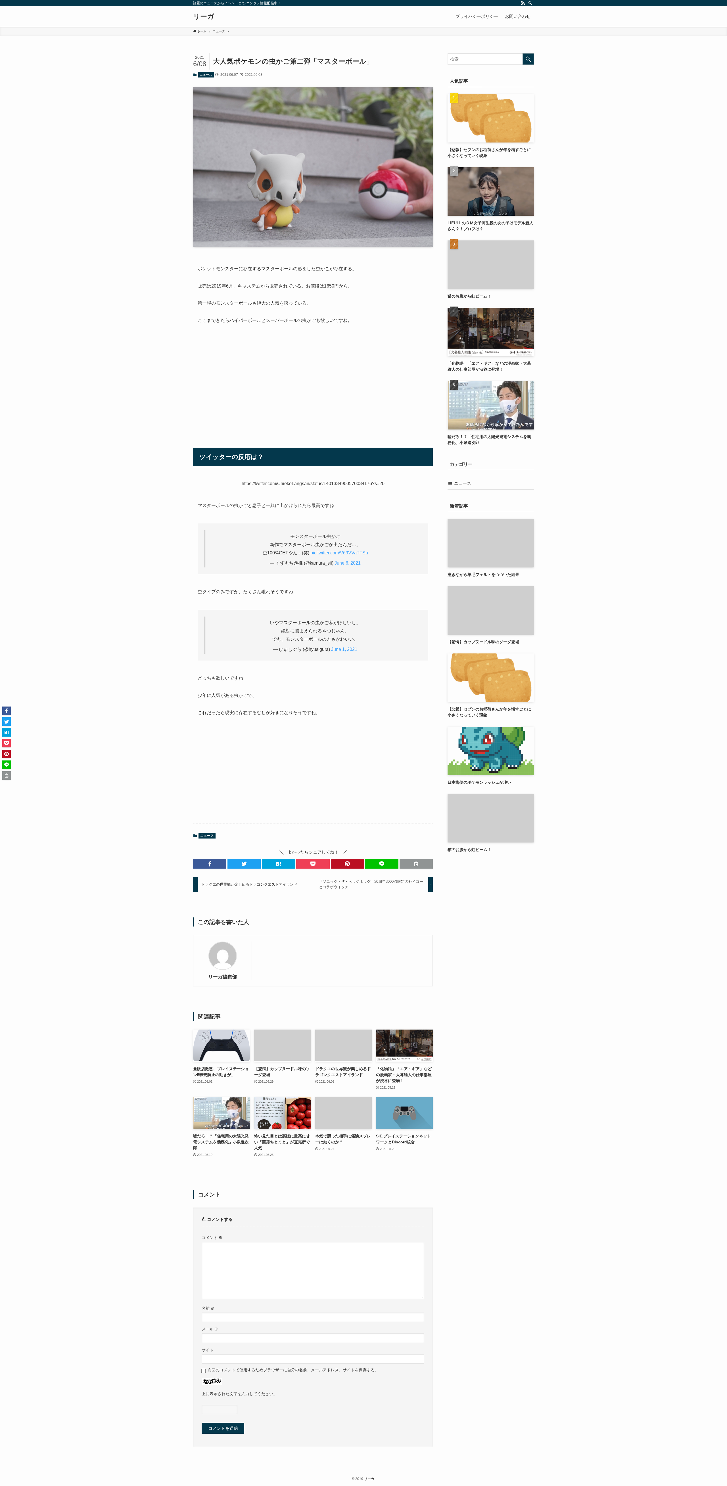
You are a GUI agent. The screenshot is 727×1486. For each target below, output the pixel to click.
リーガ (203, 16)
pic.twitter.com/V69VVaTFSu (339, 552)
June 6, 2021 (348, 563)
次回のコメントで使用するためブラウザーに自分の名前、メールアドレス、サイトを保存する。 (293, 1370)
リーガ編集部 (222, 976)
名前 (208, 1308)
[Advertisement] (313, 382)
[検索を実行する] (528, 59)
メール (210, 1329)
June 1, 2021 (344, 649)
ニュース (206, 74)
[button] (209, 864)
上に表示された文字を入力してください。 (239, 1394)
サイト (208, 1350)
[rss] (523, 3)
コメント (212, 1238)
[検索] (530, 3)
